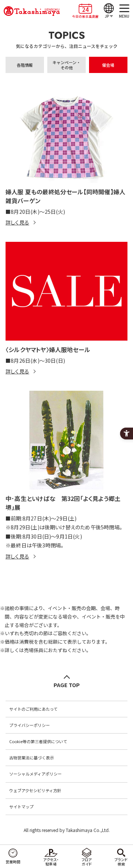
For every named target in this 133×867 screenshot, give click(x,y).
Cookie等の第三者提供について (38, 741)
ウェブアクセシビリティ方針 (35, 790)
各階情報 (25, 65)
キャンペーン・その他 (66, 64)
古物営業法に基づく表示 (31, 757)
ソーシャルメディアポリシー (35, 774)
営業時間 (13, 861)
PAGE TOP (67, 685)
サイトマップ (21, 806)
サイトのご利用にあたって (33, 709)
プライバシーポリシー (29, 725)
